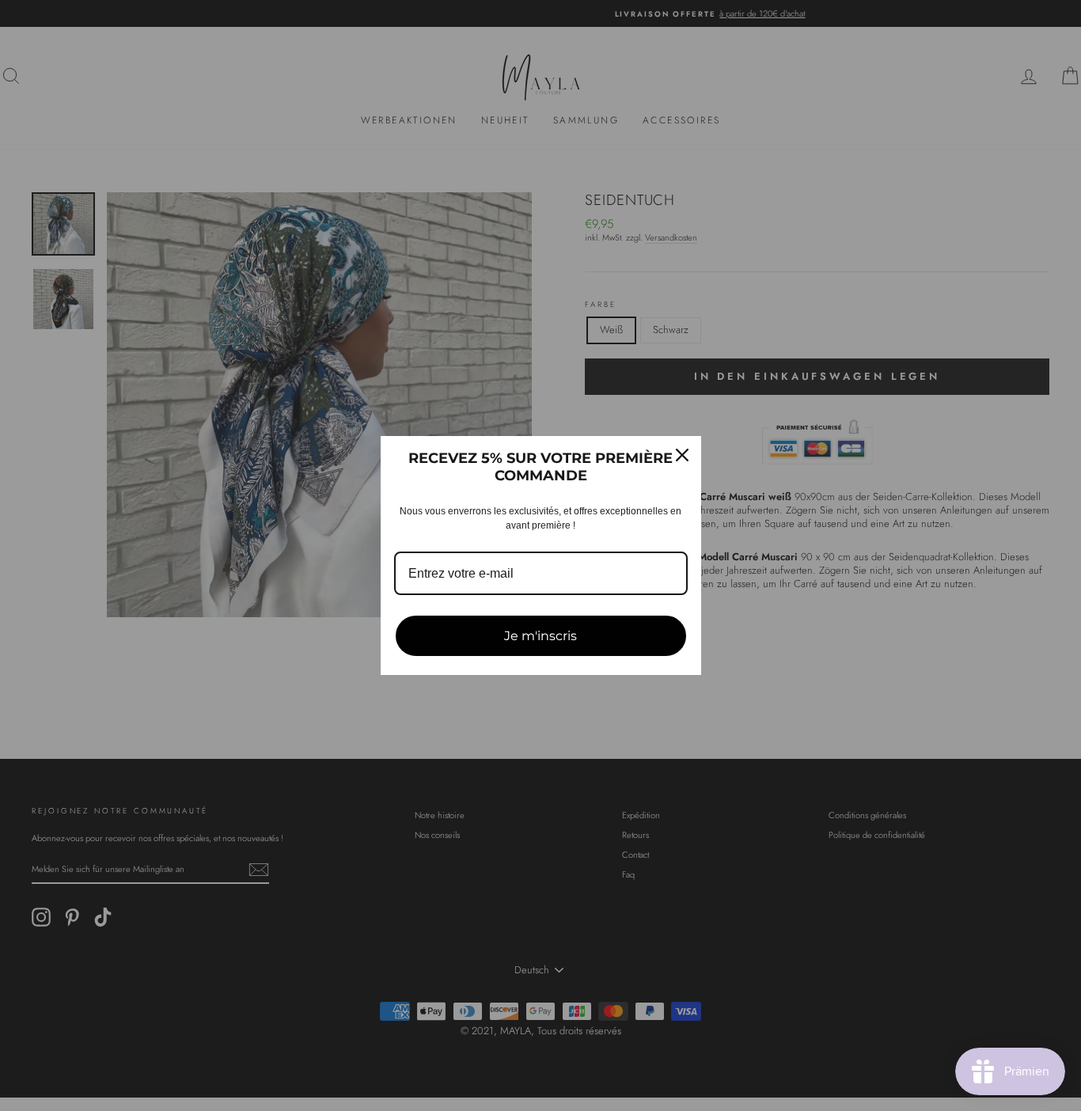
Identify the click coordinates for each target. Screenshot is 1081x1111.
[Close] (682, 455)
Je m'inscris (540, 635)
